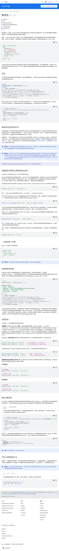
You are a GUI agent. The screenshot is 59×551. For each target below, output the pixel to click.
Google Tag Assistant (17, 164)
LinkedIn (23, 510)
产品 (6, 11)
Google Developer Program (8, 503)
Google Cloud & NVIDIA (7, 512)
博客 (22, 503)
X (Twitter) (23, 512)
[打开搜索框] (42, 2)
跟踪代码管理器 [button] (12, 407)
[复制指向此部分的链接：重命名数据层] (13, 398)
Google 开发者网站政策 (12, 493)
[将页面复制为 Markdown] (14, 15)
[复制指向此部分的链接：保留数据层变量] (15, 269)
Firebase (42, 508)
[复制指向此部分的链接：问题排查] (10, 319)
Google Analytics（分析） (13, 148)
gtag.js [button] (5, 407)
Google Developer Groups (7, 505)
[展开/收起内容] (8, 19)
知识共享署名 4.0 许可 (24, 492)
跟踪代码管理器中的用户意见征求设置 (32, 153)
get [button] (8, 473)
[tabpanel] (29, 421)
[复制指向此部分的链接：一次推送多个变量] (17, 242)
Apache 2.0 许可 (46, 492)
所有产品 (4, 538)
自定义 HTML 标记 (17, 146)
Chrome (42, 505)
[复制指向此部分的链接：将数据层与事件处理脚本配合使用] (29, 171)
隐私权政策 (7, 544)
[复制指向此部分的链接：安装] (6, 74)
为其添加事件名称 (40, 140)
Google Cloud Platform (7, 536)
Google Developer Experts (7, 508)
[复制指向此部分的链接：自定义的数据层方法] (18, 457)
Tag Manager (6, 6)
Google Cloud (43, 515)
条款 (3, 544)
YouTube (23, 515)
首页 (3, 11)
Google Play (42, 517)
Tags (6, 2)
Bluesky (22, 505)
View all (41, 519)
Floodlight (22, 148)
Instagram (23, 508)
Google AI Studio (43, 510)
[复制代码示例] (56, 42)
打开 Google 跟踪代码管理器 (49, 6)
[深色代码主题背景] (54, 42)
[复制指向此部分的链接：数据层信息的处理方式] (20, 127)
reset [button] (13, 473)
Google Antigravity (44, 512)
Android (42, 503)
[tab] (5, 407)
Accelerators (5, 510)
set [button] (4, 473)
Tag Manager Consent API (38, 155)
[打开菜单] (2, 1)
